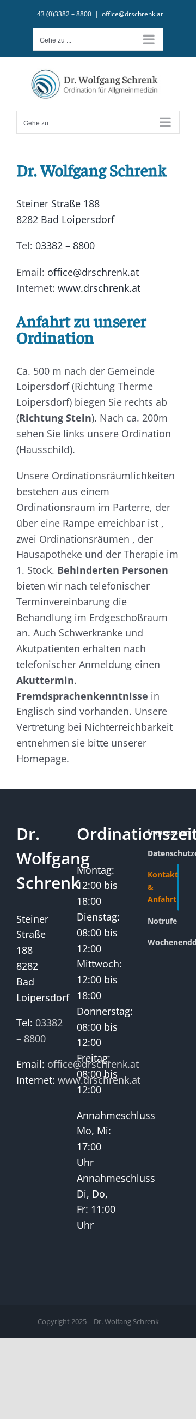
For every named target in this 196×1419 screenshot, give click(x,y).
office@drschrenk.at (132, 14)
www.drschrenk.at (99, 287)
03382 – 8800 (65, 245)
